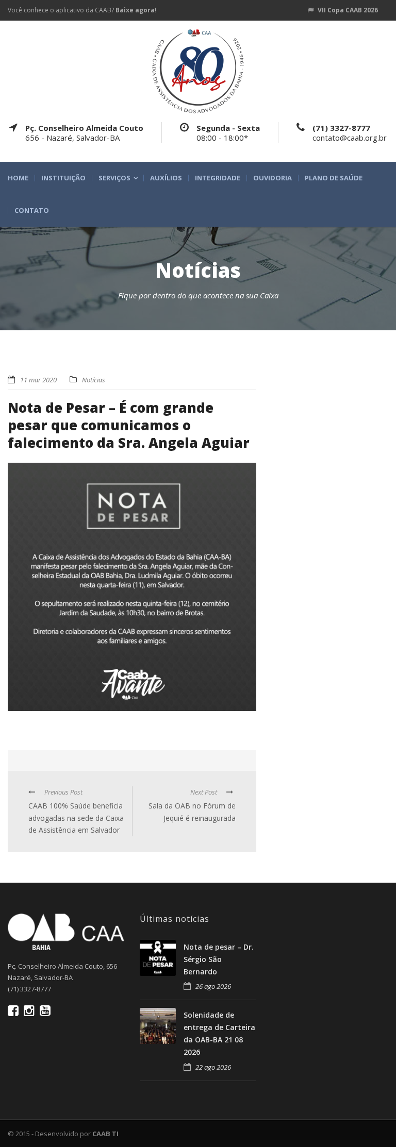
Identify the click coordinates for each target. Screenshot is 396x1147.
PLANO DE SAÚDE (333, 178)
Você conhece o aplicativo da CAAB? (82, 10)
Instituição (63, 178)
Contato (31, 210)
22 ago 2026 (213, 1067)
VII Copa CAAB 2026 (348, 10)
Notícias (93, 379)
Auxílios (166, 178)
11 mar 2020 (38, 379)
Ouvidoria (272, 178)
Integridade (217, 178)
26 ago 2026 (213, 986)
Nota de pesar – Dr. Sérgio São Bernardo (219, 959)
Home (18, 178)
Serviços (114, 178)
